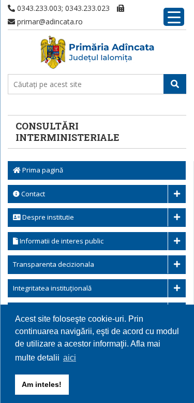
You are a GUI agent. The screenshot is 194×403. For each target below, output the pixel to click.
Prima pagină (42, 170)
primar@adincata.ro (49, 21)
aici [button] (69, 357)
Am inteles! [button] (42, 384)
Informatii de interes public (60, 241)
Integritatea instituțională (52, 288)
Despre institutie (47, 217)
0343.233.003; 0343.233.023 (62, 8)
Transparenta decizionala (53, 264)
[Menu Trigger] (173, 17)
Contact (32, 193)
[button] (174, 84)
